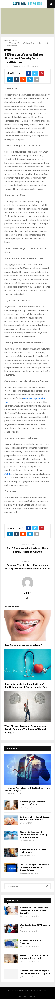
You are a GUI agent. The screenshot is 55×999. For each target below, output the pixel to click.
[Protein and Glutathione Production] (11, 943)
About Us (32, 996)
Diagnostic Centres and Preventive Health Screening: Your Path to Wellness (33, 834)
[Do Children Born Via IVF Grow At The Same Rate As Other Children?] (11, 820)
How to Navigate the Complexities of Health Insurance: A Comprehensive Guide (26, 685)
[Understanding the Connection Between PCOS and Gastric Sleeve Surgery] (11, 867)
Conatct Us (21, 996)
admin (9, 66)
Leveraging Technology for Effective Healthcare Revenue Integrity (27, 789)
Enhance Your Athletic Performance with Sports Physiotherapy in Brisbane (27, 566)
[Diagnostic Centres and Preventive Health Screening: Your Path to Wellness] (11, 835)
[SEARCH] (47, 886)
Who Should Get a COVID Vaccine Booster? (35, 926)
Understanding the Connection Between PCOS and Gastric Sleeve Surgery (34, 867)
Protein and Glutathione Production (31, 941)
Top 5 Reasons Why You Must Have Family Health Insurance (27, 550)
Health (7, 50)
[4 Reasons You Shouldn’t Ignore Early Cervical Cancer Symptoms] (11, 973)
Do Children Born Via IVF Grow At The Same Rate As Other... (35, 818)
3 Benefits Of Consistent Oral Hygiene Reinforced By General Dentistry (34, 910)
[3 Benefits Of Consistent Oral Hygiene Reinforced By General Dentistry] (11, 910)
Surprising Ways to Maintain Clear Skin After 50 (33, 803)
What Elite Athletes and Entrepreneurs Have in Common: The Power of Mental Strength (25, 729)
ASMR (7, 474)
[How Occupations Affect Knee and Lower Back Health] (11, 958)
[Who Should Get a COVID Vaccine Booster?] (11, 928)
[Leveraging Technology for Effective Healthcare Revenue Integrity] (27, 769)
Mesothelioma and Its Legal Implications (33, 850)
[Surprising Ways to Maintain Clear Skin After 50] (11, 804)
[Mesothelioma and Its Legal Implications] (11, 852)
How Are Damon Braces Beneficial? (23, 645)
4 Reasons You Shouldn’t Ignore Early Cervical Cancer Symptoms (35, 972)
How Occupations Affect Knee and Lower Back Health (34, 957)
